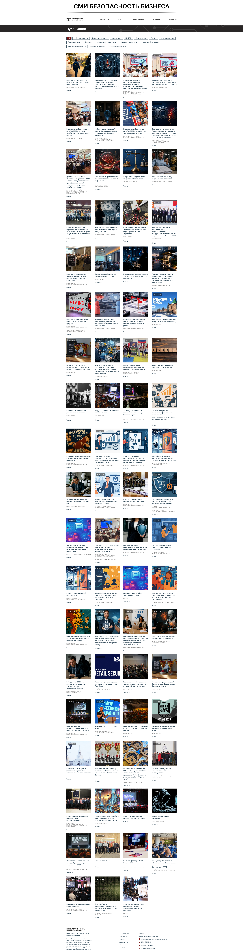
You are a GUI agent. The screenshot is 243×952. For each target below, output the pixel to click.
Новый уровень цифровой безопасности (76, 594)
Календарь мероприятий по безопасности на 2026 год (162, 366)
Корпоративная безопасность (106, 42)
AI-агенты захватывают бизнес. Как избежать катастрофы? (164, 638)
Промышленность (74, 42)
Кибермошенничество (99, 38)
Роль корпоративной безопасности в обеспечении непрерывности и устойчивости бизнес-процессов (107, 459)
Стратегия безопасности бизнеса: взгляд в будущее (133, 501)
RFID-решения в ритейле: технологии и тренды (132, 594)
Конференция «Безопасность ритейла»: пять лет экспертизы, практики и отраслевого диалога (164, 82)
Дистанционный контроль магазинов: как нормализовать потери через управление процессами (78, 548)
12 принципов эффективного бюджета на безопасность (134, 178)
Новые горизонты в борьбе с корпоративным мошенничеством (77, 818)
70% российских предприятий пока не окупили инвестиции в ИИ (77, 502)
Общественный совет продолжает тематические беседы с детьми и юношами (134, 367)
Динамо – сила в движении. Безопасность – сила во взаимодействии (162, 771)
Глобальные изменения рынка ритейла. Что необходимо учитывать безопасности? (163, 502)
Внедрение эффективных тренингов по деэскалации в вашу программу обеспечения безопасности (106, 323)
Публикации (104, 19)
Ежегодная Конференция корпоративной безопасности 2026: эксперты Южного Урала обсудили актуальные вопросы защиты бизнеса (78, 232)
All (69, 38)
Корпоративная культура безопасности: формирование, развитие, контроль (106, 502)
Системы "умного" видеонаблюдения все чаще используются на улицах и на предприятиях (106, 907)
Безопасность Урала (102, 861)
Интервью (156, 19)
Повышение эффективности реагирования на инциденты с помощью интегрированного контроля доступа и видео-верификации (163, 278)
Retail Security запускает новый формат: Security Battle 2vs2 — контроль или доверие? (78, 639)
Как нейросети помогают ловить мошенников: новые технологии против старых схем (164, 458)
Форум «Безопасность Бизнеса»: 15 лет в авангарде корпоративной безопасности (77, 728)
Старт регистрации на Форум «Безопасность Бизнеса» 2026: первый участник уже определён (135, 231)
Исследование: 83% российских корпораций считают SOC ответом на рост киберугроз (107, 818)
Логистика (88, 42)
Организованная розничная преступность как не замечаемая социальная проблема (133, 907)
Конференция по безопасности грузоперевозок (78, 905)
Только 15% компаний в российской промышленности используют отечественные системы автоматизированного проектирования (107, 369)
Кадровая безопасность (129, 42)
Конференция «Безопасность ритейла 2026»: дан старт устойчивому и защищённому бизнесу (77, 132)
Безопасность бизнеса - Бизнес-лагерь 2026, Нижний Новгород (164, 321)
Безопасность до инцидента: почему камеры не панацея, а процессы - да (106, 230)
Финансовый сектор (167, 38)
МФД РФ (128, 38)
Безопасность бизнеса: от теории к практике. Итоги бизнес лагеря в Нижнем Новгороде (76, 277)
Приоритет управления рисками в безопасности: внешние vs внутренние (78, 458)
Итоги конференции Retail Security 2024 (133, 862)
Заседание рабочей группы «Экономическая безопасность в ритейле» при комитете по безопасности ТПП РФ (164, 864)
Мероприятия (138, 19)
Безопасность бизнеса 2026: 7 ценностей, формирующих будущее (77, 322)
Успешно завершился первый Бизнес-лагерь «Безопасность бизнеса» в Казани (163, 684)
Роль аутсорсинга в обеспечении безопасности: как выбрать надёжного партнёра (135, 547)
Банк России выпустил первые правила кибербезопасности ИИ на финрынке (107, 179)
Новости (121, 19)
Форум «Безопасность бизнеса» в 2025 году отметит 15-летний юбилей (135, 728)
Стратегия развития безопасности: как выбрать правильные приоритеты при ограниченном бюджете (134, 459)
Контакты (173, 19)
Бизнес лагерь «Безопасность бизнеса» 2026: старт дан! (106, 275)
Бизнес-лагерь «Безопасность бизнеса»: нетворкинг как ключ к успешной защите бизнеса (135, 684)
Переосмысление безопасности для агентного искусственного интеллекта (135, 276)
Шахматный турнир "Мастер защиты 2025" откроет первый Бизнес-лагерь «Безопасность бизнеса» (106, 772)
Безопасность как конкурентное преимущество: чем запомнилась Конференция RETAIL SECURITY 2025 (107, 548)
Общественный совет (97, 46)
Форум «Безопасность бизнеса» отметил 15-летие (107, 412)
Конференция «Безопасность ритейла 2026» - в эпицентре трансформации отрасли (134, 131)
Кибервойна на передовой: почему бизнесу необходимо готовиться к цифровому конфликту (106, 132)
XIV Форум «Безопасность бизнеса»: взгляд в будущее (134, 817)
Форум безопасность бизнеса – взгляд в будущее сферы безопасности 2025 (78, 863)
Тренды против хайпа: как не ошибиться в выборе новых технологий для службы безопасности (106, 596)
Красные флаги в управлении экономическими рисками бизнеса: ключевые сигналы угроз (134, 323)
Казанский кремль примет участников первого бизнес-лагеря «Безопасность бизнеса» (78, 771)
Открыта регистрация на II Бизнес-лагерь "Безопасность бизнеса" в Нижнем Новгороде (78, 367)
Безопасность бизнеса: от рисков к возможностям (76, 412)
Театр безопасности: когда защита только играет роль (162, 178)
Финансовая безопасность (150, 42)
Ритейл (153, 38)
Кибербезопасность (81, 38)
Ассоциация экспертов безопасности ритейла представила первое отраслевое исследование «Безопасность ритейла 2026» (135, 84)
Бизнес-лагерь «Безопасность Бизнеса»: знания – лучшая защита (163, 728)
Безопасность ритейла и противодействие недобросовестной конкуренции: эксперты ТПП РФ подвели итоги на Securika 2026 (164, 232)
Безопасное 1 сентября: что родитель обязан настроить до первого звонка (78, 82)
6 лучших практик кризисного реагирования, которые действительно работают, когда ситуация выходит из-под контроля (107, 84)
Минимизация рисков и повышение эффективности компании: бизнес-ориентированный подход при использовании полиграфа (163, 415)
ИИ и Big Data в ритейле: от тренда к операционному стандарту (162, 547)
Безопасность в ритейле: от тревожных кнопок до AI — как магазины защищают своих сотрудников (163, 596)
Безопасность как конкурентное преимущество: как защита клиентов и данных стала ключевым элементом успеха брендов (107, 641)
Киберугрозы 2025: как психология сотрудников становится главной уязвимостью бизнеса (75, 685)
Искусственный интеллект (118, 46)
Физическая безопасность (77, 46)
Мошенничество (141, 38)
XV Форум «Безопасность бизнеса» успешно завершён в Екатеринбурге (135, 413)
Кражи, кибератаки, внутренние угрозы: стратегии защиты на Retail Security (107, 684)
